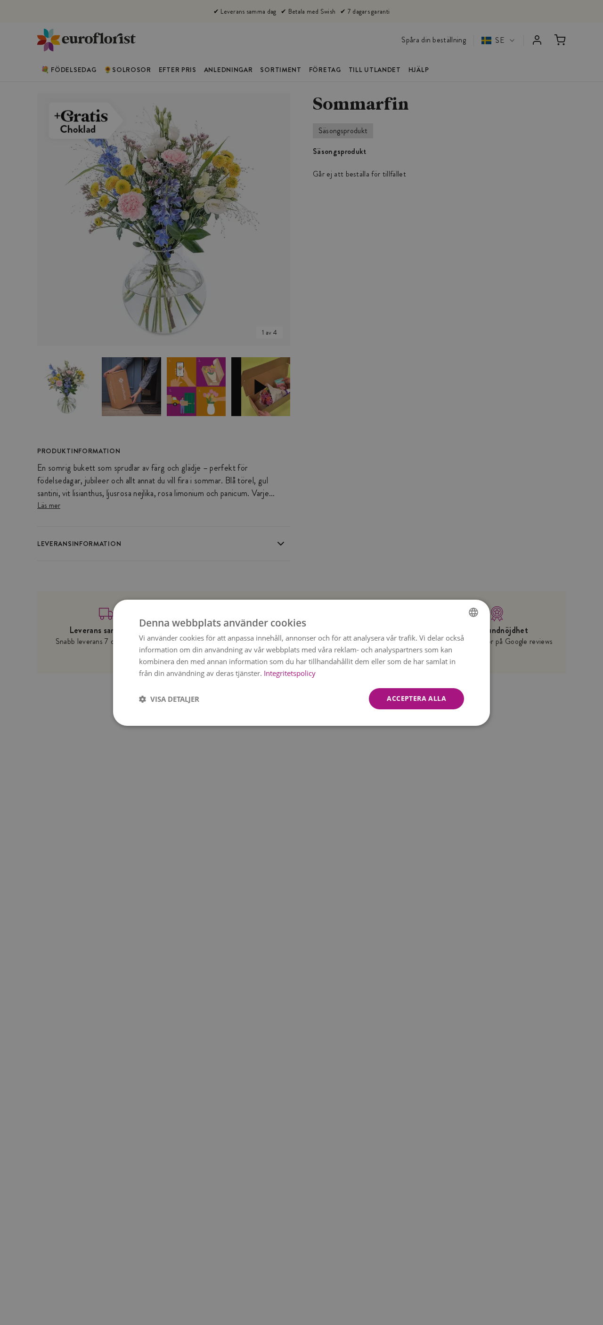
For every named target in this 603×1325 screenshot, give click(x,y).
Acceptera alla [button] (416, 698)
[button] (169, 698)
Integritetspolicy (290, 672)
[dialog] (301, 662)
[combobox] (473, 612)
